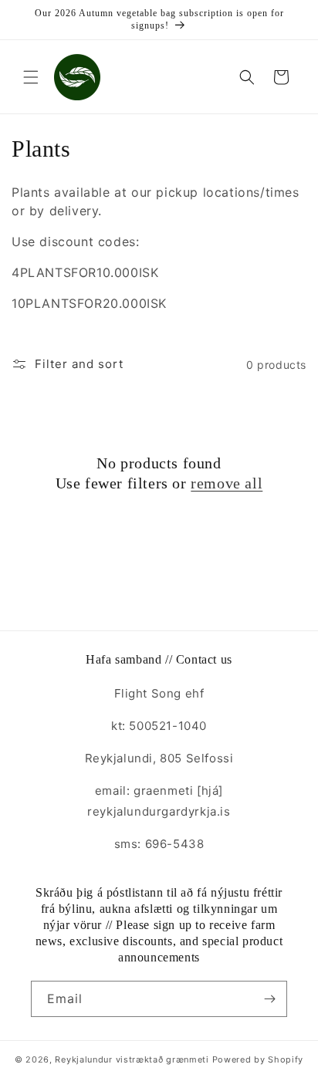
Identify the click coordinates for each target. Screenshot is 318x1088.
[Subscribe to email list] (269, 999)
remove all (226, 483)
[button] (31, 77)
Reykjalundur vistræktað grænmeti (131, 1059)
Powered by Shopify (258, 1059)
